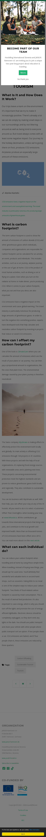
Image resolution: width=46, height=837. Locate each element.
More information (34, 830)
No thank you (23, 79)
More (23, 72)
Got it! (23, 834)
